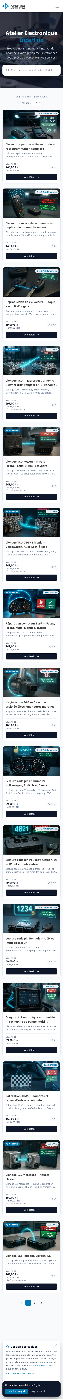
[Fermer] (56, 1344)
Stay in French (38, 1391)
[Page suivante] (42, 1302)
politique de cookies (43, 1365)
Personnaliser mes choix (18, 1373)
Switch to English (16, 1391)
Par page (26, 102)
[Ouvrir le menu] (57, 6)
